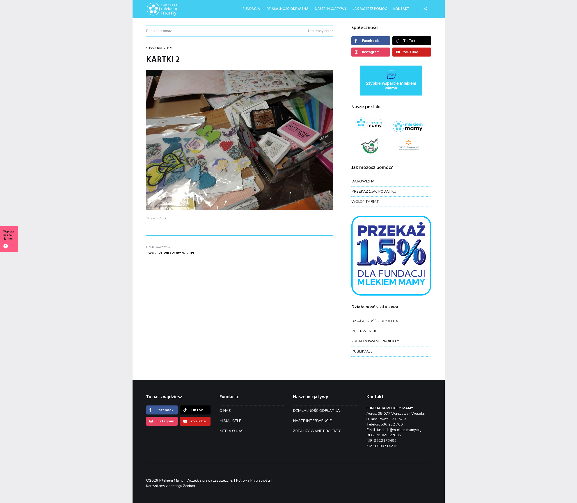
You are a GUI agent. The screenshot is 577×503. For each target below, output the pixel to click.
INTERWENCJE (364, 331)
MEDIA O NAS (231, 430)
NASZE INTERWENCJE (312, 420)
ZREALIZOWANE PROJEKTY (375, 341)
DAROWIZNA (363, 181)
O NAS (225, 410)
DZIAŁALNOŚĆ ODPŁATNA (374, 321)
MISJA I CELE (230, 420)
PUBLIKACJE (362, 351)
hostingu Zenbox (182, 485)
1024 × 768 (156, 218)
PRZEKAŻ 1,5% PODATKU (373, 191)
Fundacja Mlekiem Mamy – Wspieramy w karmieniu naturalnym (168, 9)
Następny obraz (320, 30)
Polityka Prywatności (253, 480)
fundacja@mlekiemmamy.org (399, 429)
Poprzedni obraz (159, 30)
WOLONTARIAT (365, 201)
